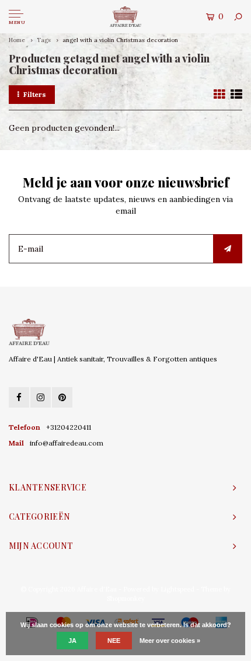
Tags (44, 40)
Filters (34, 94)
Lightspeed (177, 589)
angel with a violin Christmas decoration (120, 40)
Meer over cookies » (170, 640)
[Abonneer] (227, 248)
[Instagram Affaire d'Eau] (40, 397)
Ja (72, 640)
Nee (113, 640)
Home (17, 40)
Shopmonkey (126, 598)
